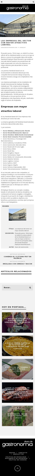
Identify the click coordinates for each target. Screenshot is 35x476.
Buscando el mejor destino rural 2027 (17, 414)
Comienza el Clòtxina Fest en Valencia (17, 257)
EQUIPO (12, 452)
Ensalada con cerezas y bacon (17, 264)
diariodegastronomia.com (9, 47)
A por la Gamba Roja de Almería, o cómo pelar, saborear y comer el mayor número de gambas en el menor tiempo (18, 391)
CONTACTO (23, 452)
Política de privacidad (16, 457)
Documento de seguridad (16, 458)
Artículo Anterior (17, 254)
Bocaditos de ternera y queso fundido (17, 368)
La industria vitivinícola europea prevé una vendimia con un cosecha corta (17, 321)
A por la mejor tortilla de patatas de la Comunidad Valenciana (17, 344)
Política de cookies (18, 460)
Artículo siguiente (17, 261)
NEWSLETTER (18, 454)
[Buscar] (33, 2)
